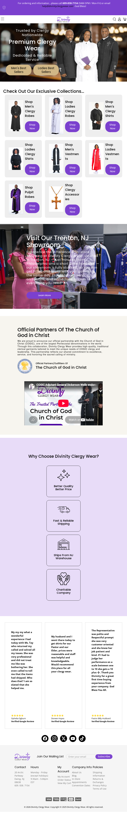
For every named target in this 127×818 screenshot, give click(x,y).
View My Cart (64, 783)
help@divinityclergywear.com (58, 6)
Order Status (64, 779)
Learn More (44, 295)
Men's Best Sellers (18, 70)
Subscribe (104, 756)
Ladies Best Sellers (46, 70)
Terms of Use (99, 788)
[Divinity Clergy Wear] (63, 19)
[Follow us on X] (63, 738)
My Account (64, 776)
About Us (76, 772)
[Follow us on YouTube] (72, 738)
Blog (74, 775)
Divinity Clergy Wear (40, 807)
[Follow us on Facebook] (45, 738)
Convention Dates (81, 785)
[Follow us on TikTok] (82, 738)
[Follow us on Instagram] (54, 738)
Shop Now (32, 126)
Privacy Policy (100, 785)
